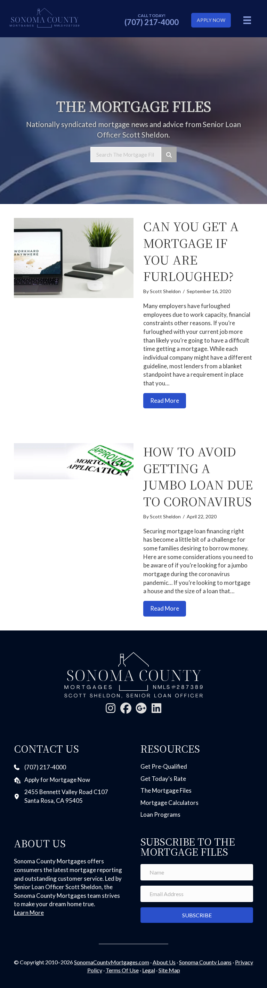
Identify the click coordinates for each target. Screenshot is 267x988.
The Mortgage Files (166, 790)
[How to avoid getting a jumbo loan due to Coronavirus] (74, 461)
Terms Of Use (122, 970)
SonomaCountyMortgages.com (111, 962)
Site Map (169, 970)
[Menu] (247, 20)
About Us (164, 962)
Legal (148, 970)
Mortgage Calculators (169, 802)
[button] (110, 708)
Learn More (29, 912)
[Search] (169, 154)
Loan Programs (160, 814)
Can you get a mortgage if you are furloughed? (191, 251)
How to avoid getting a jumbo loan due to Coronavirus (198, 476)
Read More (168, 400)
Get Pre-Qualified (163, 766)
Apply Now (211, 20)
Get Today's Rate (163, 778)
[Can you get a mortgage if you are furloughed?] (74, 258)
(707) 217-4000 (151, 22)
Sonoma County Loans (205, 962)
